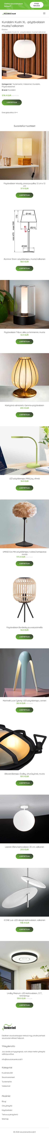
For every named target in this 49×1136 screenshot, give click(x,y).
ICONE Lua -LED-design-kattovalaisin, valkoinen (24, 920)
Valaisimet (27, 84)
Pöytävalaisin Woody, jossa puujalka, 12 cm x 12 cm (24, 184)
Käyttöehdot (7, 1110)
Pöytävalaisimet (8, 86)
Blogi (4, 1101)
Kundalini (36, 84)
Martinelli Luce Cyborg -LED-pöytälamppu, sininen (24, 700)
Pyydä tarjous (36, 5)
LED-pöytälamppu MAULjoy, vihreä (24, 478)
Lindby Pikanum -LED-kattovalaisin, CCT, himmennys (24, 994)
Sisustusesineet (8, 1077)
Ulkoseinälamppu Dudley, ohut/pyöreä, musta (24, 774)
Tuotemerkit (17, 84)
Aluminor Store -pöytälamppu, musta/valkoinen (24, 259)
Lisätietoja (12, 102)
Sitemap (5, 1119)
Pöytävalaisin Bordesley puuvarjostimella (24, 627)
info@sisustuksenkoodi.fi (12, 1059)
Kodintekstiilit (7, 1073)
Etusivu (4, 29)
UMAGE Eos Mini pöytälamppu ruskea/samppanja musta (24, 553)
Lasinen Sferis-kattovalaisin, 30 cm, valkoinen (24, 847)
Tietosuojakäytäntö (10, 1114)
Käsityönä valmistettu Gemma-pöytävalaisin (24, 405)
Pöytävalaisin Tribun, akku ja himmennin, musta (24, 332)
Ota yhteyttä (7, 1106)
